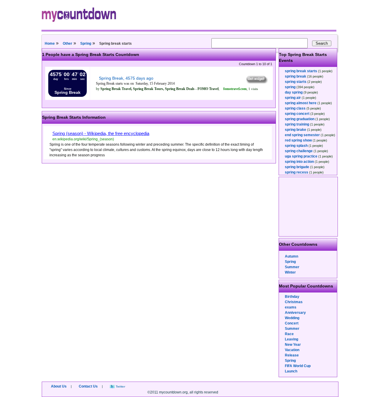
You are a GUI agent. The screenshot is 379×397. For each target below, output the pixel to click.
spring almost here (301, 103)
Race (289, 334)
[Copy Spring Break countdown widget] (256, 82)
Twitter (120, 386)
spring (290, 87)
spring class (295, 108)
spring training (297, 124)
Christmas (294, 302)
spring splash (296, 146)
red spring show (298, 140)
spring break (295, 76)
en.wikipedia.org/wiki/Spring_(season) (83, 139)
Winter (290, 272)
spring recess (296, 172)
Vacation (292, 350)
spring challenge (299, 151)
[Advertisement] (308, 206)
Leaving (291, 339)
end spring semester (302, 135)
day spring (294, 92)
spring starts (295, 82)
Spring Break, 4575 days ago (126, 78)
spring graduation (299, 119)
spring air (293, 98)
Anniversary (295, 313)
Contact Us (88, 386)
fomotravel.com (235, 89)
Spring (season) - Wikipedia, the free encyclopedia (100, 133)
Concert (291, 323)
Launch (291, 371)
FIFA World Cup (298, 366)
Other (67, 43)
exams (290, 307)
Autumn (291, 256)
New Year (293, 345)
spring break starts (301, 71)
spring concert (297, 114)
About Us (59, 386)
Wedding (292, 318)
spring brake (295, 130)
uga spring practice (301, 156)
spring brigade (297, 167)
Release (292, 355)
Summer (292, 267)
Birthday (292, 297)
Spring (85, 43)
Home (50, 43)
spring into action (299, 162)
